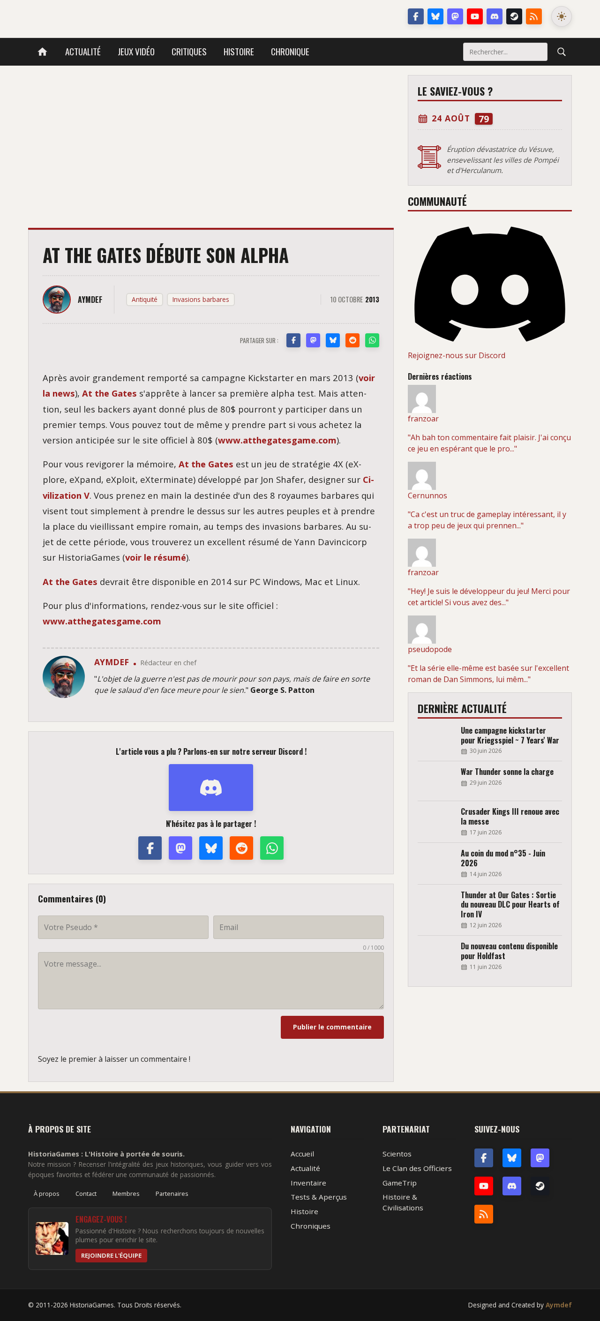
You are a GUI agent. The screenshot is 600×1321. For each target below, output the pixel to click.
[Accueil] (42, 52)
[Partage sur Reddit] (352, 340)
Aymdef (559, 1304)
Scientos (397, 1153)
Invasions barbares (200, 299)
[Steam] (514, 16)
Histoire (239, 51)
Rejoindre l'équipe (111, 1255)
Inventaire (308, 1182)
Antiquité (145, 299)
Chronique (290, 51)
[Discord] (494, 16)
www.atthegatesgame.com (277, 440)
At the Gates (109, 393)
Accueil (302, 1153)
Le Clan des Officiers (417, 1168)
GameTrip (399, 1182)
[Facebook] (416, 16)
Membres (126, 1193)
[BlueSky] (511, 1157)
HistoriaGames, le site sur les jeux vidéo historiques (102, 16)
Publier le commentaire (332, 1026)
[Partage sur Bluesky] (333, 340)
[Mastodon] (455, 16)
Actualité (83, 51)
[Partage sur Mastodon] (313, 340)
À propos (47, 1193)
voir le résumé (155, 557)
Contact (86, 1193)
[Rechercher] (561, 51)
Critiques (189, 51)
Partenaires (172, 1193)
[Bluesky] (435, 16)
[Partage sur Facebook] (293, 340)
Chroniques (310, 1226)
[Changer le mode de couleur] (561, 16)
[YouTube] (475, 16)
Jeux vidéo (136, 51)
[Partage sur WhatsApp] (372, 340)
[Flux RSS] (534, 16)
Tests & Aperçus (319, 1196)
